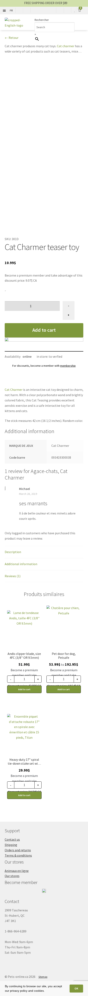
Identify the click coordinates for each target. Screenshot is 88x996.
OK (76, 988)
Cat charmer (65, 46)
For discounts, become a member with (44, 365)
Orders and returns (18, 850)
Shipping (11, 845)
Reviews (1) (12, 576)
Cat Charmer (14, 390)
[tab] (44, 552)
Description (13, 552)
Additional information (21, 564)
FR (11, 10)
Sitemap (42, 977)
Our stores (12, 876)
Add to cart (44, 330)
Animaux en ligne (17, 871)
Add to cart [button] (24, 689)
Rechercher (42, 20)
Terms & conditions (18, 855)
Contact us (12, 839)
